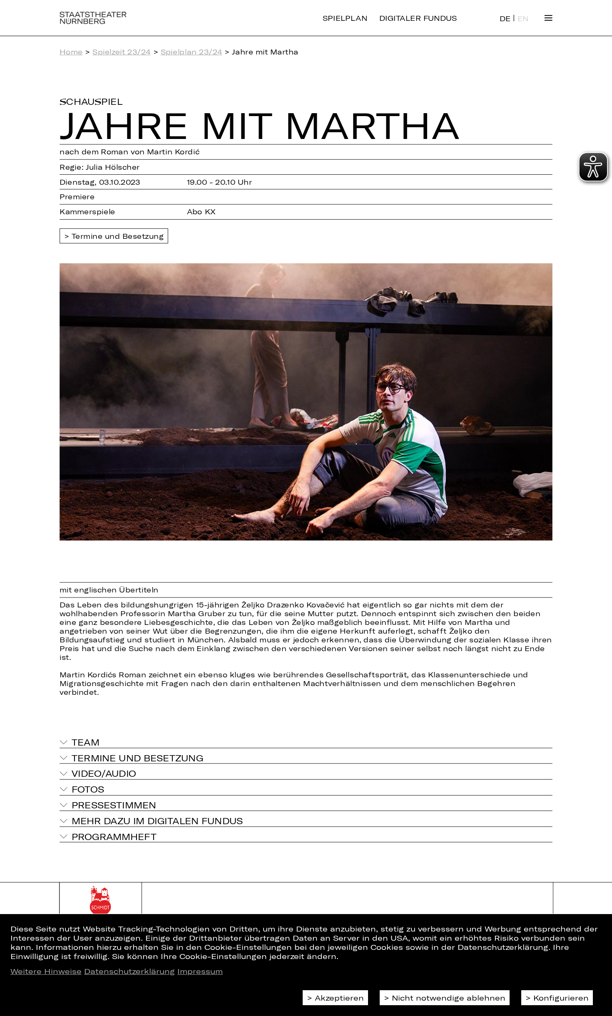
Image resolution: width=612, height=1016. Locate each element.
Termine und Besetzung (118, 235)
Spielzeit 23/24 (121, 51)
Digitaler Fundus (418, 17)
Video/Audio (104, 773)
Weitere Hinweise (46, 971)
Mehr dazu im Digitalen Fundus (157, 820)
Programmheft (114, 836)
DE (505, 18)
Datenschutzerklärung (129, 971)
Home (71, 51)
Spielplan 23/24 (191, 51)
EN (523, 18)
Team (86, 742)
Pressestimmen (114, 805)
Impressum (200, 971)
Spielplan (345, 17)
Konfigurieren (561, 997)
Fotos (88, 789)
